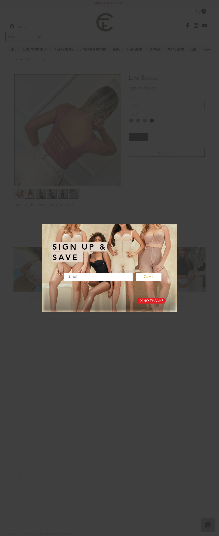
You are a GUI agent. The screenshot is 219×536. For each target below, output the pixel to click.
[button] (151, 301)
